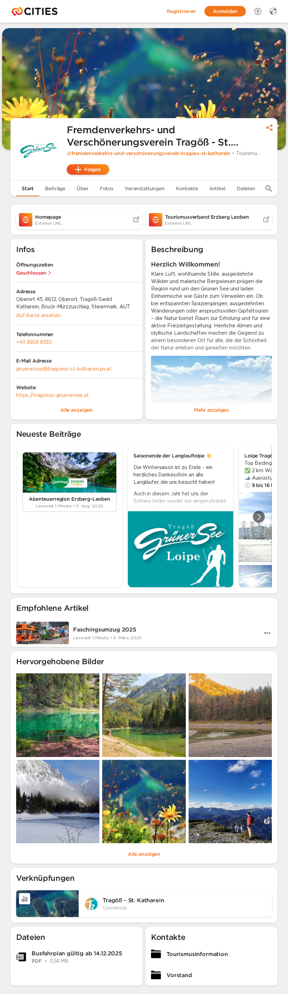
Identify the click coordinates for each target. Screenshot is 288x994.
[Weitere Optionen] (267, 633)
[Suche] (269, 188)
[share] (269, 127)
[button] (38, 149)
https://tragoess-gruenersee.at (52, 395)
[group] (144, 517)
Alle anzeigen (144, 854)
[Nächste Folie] (259, 517)
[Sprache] (273, 11)
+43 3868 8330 (34, 342)
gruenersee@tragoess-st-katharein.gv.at (63, 369)
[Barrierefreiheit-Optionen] (257, 11)
